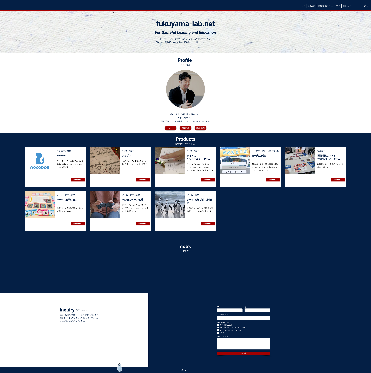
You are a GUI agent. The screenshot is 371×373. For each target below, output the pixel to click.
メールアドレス (222, 315)
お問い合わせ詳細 (222, 336)
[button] (311, 6)
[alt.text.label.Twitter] (368, 6)
